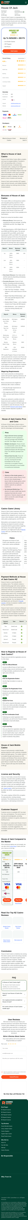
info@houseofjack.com (16, 103)
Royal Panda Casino (6, 1136)
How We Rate (21, 58)
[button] (14, 982)
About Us (3, 1142)
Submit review (14, 1077)
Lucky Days (13, 846)
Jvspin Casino (7, 788)
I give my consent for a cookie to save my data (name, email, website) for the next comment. (15, 1072)
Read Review (7, 903)
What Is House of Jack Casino (9, 139)
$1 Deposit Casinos (6, 1109)
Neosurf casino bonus (16, 406)
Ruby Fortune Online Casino (6, 940)
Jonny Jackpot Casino (6, 1128)
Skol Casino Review (18, 927)
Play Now (7, 900)
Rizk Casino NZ (18, 940)
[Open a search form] (22, 2)
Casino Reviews (5, 1150)
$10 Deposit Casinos (6, 1114)
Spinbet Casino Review (6, 927)
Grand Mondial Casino (6, 1126)
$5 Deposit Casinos (6, 1112)
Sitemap (3, 1147)
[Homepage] (5, 2)
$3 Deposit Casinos (6, 1117)
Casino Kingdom (5, 1131)
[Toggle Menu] (26, 2)
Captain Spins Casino (6, 1133)
